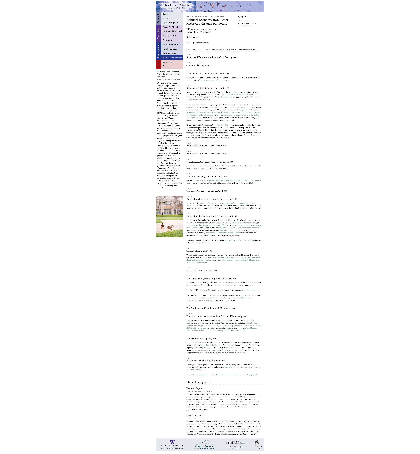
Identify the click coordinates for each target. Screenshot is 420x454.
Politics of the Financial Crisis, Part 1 (204, 146)
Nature (215, 350)
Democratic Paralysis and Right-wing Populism (209, 279)
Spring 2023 (228, 367)
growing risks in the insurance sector (236, 95)
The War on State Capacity (199, 339)
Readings (191, 43)
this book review (199, 166)
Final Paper (192, 416)
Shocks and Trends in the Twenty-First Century (209, 57)
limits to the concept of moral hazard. (214, 80)
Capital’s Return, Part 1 (197, 251)
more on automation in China (244, 223)
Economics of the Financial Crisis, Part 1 (206, 74)
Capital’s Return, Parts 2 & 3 (200, 271)
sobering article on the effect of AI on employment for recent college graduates (227, 375)
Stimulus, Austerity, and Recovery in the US (208, 162)
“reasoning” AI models (201, 243)
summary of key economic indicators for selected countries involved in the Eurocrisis (228, 180)
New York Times (223, 125)
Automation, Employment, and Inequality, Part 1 (210, 199)
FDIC (242, 97)
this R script (214, 298)
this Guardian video (248, 290)
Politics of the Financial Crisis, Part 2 (204, 154)
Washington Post (232, 283)
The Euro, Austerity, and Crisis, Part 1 (204, 177)
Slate (244, 353)
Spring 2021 (239, 367)
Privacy (230, 448)
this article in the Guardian (211, 345)
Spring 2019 (249, 367)
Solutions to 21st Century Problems (203, 361)
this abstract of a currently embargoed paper (223, 233)
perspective (229, 348)
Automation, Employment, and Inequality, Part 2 (210, 216)
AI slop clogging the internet (229, 230)
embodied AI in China (221, 223)
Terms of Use (238, 448)
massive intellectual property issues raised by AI (208, 225)
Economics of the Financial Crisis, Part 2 (206, 88)
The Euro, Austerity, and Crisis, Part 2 (204, 191)
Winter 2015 (200, 370)
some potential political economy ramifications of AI (239, 228)
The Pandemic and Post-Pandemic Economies (209, 308)
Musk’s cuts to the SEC (227, 97)
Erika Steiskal (240, 443)
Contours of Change (196, 66)
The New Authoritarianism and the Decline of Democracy (214, 316)
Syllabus (190, 37)
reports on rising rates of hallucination (239, 240)
